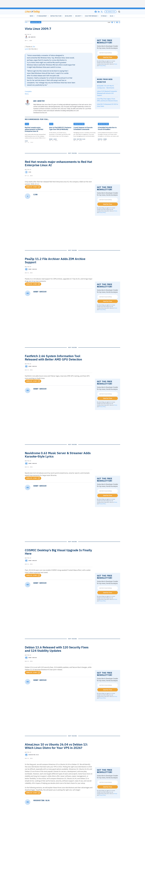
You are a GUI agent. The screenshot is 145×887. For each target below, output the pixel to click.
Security (78, 16)
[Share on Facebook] (112, 22)
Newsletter (111, 11)
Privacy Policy (102, 65)
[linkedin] (99, 12)
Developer (68, 16)
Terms (115, 64)
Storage (104, 16)
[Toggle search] (119, 12)
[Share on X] (114, 22)
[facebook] (96, 12)
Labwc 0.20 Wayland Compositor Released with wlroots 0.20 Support (107, 93)
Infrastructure (56, 16)
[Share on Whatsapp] (119, 22)
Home (26, 22)
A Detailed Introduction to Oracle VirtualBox (107, 128)
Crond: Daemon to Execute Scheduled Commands (83, 128)
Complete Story (31, 187)
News (31, 16)
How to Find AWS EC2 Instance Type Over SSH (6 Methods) (60, 128)
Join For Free (107, 57)
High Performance (91, 16)
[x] (102, 12)
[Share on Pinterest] (117, 22)
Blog (111, 16)
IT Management (42, 16)
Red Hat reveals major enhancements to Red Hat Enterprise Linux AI (34, 129)
